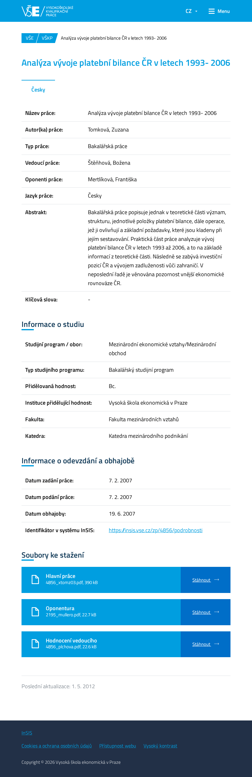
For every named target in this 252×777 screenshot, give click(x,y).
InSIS (27, 732)
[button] (217, 11)
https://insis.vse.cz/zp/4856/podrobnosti (156, 530)
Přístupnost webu (117, 745)
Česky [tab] (38, 89)
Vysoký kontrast (160, 745)
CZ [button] (189, 11)
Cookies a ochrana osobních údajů (57, 745)
